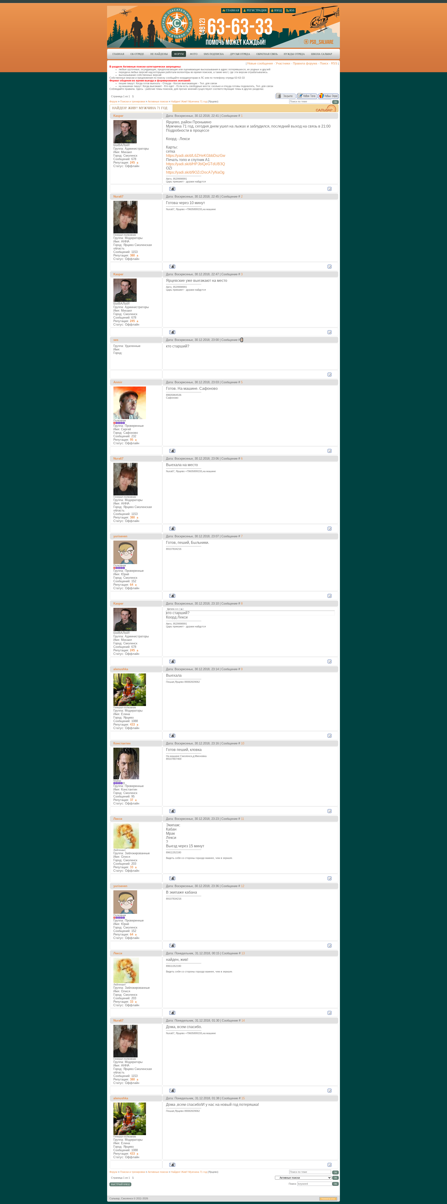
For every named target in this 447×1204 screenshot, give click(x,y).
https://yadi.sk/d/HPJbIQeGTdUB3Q (195, 164)
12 (242, 886)
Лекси (117, 819)
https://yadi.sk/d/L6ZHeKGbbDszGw (195, 156)
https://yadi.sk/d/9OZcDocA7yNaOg (195, 172)
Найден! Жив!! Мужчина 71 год (189, 101)
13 (243, 953)
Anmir (117, 382)
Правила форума (305, 63)
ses (115, 340)
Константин (122, 743)
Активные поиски (158, 101)
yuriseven (120, 536)
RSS (334, 63)
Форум (113, 101)
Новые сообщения (260, 63)
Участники (283, 63)
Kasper (118, 116)
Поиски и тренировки (132, 101)
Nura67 (118, 196)
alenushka (120, 669)
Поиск (324, 63)
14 (243, 1020)
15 (243, 1098)
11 (242, 819)
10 (242, 743)
